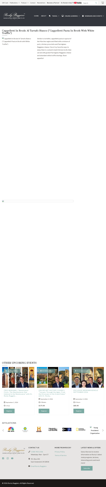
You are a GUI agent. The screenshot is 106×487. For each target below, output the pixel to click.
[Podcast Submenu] (27, 3)
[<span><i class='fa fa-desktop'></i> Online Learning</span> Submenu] (79, 16)
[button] (3, 430)
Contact (33, 3)
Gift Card (5, 3)
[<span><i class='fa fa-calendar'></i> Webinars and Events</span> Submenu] (103, 16)
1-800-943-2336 (37, 452)
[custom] (3, 458)
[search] (96, 3)
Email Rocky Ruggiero (38, 466)
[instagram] (8, 458)
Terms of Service (60, 455)
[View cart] (102, 3)
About (43, 16)
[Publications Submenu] (19, 3)
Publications (14, 3)
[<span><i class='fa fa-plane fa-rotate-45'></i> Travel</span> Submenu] (58, 16)
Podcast (24, 3)
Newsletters (41, 3)
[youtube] (12, 458)
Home (36, 16)
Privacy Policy (60, 452)
